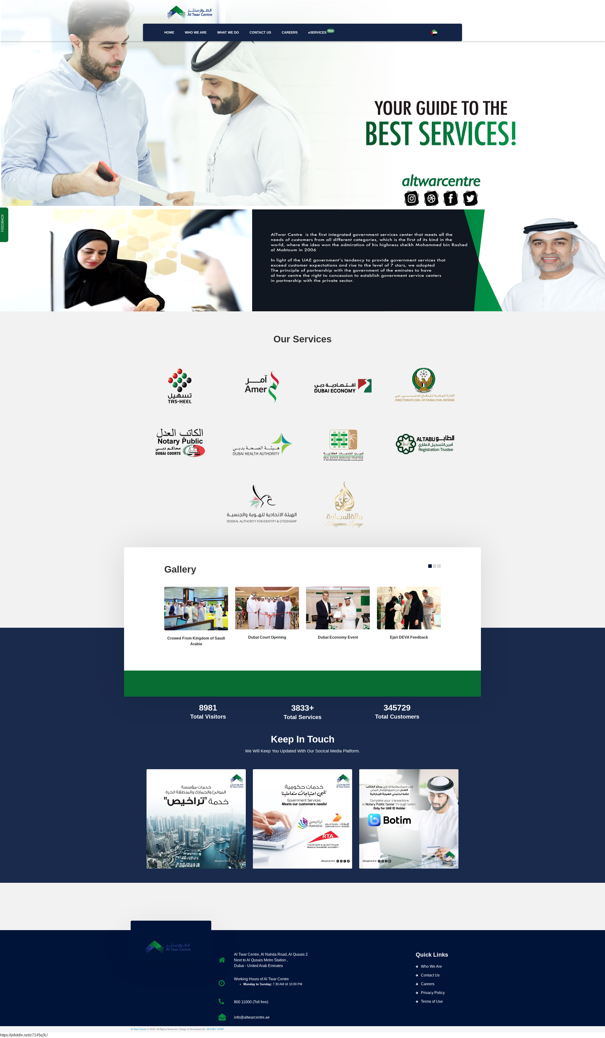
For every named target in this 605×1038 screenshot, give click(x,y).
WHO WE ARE (196, 32)
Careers (427, 984)
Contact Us (430, 975)
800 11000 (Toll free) (251, 1002)
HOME (169, 32)
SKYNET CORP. (215, 1029)
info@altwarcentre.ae (252, 1017)
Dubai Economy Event (338, 637)
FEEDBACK (2, 223)
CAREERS (290, 32)
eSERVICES (317, 31)
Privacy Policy (433, 993)
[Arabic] (434, 32)
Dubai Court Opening (267, 637)
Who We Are (431, 966)
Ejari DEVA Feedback (409, 637)
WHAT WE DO (228, 32)
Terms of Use (432, 1001)
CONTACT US (260, 32)
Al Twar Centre (139, 1029)
